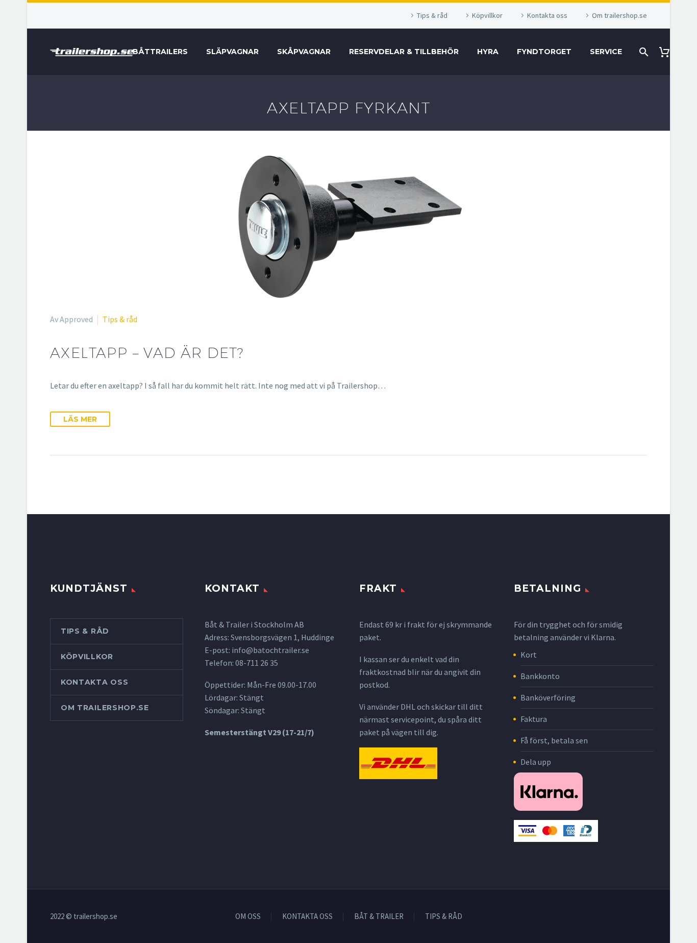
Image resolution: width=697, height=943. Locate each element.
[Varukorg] (668, 51)
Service (606, 51)
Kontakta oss (547, 15)
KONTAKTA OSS (307, 917)
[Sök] (643, 51)
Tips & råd (432, 15)
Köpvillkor (487, 15)
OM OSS (248, 917)
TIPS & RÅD (443, 917)
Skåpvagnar (304, 51)
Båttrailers (160, 51)
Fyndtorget (544, 51)
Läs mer (80, 419)
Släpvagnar (232, 51)
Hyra (488, 51)
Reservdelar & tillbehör (404, 51)
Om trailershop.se (619, 15)
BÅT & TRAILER (379, 917)
